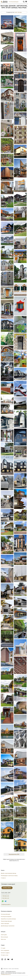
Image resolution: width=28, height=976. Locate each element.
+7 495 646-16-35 (5, 896)
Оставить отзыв (4, 955)
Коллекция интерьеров (6, 916)
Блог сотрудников (5, 950)
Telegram (12, 959)
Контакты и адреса (5, 952)
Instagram (2, 959)
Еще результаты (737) (14, 854)
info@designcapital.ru (6, 904)
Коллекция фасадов (13, 1)
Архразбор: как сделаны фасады (8, 918)
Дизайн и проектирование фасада (8, 873)
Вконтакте (8, 959)
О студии (3, 948)
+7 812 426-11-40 (5, 898)
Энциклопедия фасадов (6, 921)
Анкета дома (4, 934)
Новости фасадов (5, 923)
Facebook (5, 959)
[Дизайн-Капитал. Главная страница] (5, 2)
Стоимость (3, 877)
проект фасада (18, 12)
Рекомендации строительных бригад (9, 875)
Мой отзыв (3, 939)
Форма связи (7, 887)
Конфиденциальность (6, 974)
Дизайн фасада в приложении (7, 925)
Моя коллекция (4, 937)
